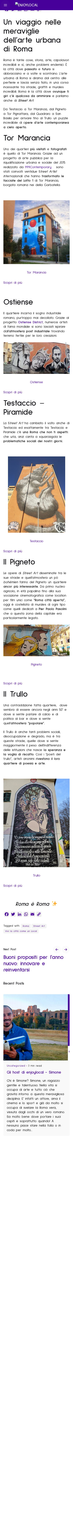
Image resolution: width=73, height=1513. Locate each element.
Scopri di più (12, 282)
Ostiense (36, 382)
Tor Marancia (36, 272)
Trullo (36, 875)
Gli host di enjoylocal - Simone (34, 1072)
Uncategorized (16, 1066)
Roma (26, 926)
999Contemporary (40, 167)
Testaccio (36, 541)
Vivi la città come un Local (21, 931)
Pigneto (36, 664)
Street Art (39, 926)
